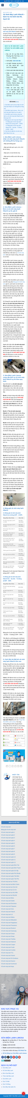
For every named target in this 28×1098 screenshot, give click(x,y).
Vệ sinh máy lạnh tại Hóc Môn (9, 892)
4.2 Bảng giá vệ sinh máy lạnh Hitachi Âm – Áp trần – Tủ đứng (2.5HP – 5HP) (14, 127)
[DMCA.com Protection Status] (6, 1060)
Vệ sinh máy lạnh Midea (7, 917)
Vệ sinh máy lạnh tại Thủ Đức (9, 881)
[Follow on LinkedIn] (16, 1057)
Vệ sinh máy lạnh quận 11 (8, 859)
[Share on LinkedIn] (21, 766)
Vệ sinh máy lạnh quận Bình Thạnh (11, 868)
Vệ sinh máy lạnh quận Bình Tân (10, 865)
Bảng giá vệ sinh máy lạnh (8, 829)
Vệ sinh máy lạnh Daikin (8, 900)
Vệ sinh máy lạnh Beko (7, 898)
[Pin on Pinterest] (18, 766)
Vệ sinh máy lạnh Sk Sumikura (9, 958)
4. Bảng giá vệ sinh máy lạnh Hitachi (13, 120)
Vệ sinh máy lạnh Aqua (7, 966)
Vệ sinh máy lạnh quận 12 (8, 862)
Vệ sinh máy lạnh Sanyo (8, 933)
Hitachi (8, 89)
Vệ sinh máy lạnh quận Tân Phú (10, 879)
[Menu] (2, 5)
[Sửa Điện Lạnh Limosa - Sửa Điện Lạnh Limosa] (14, 5)
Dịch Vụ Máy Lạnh (7, 12)
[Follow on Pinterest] (14, 1057)
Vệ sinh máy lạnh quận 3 (8, 837)
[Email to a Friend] (15, 766)
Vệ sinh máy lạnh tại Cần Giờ (9, 887)
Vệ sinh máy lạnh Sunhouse (9, 963)
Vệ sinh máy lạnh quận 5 (8, 843)
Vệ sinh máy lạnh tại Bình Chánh (10, 884)
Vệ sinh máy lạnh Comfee (8, 950)
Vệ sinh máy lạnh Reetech (8, 928)
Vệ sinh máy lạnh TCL (7, 952)
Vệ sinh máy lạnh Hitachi (8, 911)
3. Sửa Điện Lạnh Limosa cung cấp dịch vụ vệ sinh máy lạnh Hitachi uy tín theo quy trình (13, 116)
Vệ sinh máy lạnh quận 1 (8, 832)
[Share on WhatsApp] (7, 766)
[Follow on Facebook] (2, 1057)
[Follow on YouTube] (19, 1057)
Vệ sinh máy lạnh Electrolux (9, 903)
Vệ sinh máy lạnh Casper (8, 944)
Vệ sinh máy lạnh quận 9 (8, 854)
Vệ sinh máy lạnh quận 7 (8, 848)
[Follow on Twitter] (11, 1057)
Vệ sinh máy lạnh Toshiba (8, 939)
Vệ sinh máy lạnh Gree (7, 909)
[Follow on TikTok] (8, 1057)
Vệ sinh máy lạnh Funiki (7, 947)
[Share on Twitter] (12, 766)
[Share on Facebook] (9, 766)
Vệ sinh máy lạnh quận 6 (8, 846)
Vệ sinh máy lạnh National (8, 941)
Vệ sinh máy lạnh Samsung (8, 930)
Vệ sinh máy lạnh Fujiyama (8, 906)
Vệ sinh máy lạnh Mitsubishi (9, 920)
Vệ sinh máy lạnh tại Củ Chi (9, 889)
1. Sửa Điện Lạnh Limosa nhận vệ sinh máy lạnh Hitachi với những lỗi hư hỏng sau (14, 106)
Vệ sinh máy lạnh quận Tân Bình (10, 876)
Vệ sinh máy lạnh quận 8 (8, 851)
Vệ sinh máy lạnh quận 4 (8, 840)
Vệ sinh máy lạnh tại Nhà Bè (9, 895)
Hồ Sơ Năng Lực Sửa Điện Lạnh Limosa (15, 1053)
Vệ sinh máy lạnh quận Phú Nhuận (10, 873)
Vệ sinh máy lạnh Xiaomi (8, 955)
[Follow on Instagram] (5, 1057)
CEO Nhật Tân (22, 1050)
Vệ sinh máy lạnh (6, 826)
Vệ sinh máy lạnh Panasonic (9, 925)
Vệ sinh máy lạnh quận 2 (8, 835)
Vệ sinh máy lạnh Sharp (7, 936)
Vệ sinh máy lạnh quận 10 (8, 857)
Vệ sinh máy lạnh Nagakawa (9, 922)
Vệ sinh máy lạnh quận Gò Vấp (9, 870)
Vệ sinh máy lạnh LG (7, 914)
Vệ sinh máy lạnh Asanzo (8, 961)
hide (17, 101)
